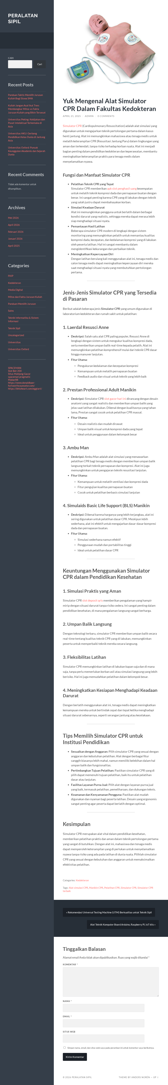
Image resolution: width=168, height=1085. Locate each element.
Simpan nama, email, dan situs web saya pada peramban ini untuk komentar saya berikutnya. (110, 1048)
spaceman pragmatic (19, 376)
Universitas (14, 342)
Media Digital (15, 289)
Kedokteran (14, 282)
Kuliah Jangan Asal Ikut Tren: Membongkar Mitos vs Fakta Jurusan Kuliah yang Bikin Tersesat (27, 109)
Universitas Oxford (18, 349)
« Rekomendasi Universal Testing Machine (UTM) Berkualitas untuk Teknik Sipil (109, 912)
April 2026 (14, 224)
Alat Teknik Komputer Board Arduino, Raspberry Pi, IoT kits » (123, 924)
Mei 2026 (13, 217)
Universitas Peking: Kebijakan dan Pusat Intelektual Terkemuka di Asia (26, 123)
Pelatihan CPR (112, 887)
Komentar (70, 964)
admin (89, 116)
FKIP (10, 275)
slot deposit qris (92, 600)
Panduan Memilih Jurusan (22, 303)
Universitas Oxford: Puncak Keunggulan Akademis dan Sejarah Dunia (26, 151)
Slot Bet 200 (15, 370)
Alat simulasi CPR (78, 887)
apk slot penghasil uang (122, 188)
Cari (11, 58)
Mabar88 (13, 379)
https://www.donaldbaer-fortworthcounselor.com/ (21, 384)
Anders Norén (140, 1077)
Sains (11, 310)
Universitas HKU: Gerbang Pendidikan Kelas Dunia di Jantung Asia (26, 137)
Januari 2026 (15, 238)
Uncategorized (16, 335)
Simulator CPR (72, 126)
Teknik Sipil (14, 328)
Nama (67, 1001)
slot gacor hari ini (115, 398)
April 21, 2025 (72, 116)
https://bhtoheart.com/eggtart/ (25, 388)
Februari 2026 (15, 231)
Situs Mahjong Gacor (19, 373)
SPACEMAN (14, 367)
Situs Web (69, 1031)
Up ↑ (156, 1077)
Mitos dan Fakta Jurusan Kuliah (25, 296)
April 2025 (14, 245)
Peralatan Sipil (82, 1077)
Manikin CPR (96, 887)
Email (67, 1016)
